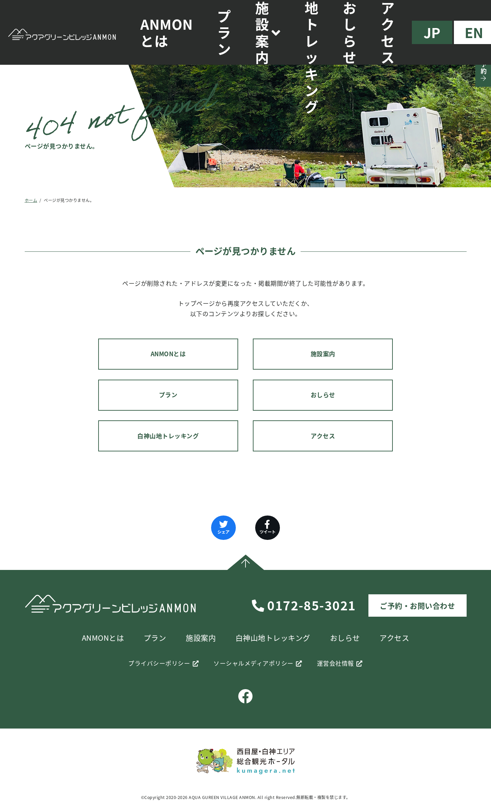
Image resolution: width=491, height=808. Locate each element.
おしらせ (323, 394)
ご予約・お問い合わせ (417, 605)
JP (432, 32)
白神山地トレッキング (168, 435)
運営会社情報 (335, 663)
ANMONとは (166, 32)
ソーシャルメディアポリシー (253, 663)
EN (474, 32)
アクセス (323, 435)
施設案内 (323, 353)
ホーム (31, 200)
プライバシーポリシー (159, 663)
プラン (224, 32)
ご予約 (483, 64)
